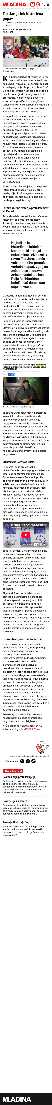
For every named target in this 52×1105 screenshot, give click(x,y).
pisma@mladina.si (42, 756)
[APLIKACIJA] (32, 4)
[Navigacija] (48, 4)
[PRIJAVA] (38, 4)
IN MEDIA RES (29, 729)
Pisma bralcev (15, 756)
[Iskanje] (43, 4)
